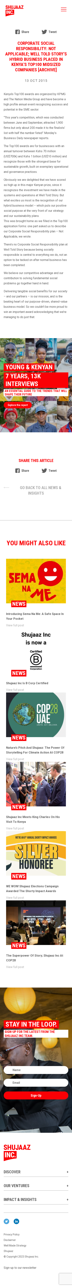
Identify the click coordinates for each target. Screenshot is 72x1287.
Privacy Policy (12, 1234)
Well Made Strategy (15, 1245)
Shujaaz (8, 1251)
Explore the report (18, 405)
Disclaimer (10, 1240)
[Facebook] (22, 32)
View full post (15, 625)
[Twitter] (49, 32)
